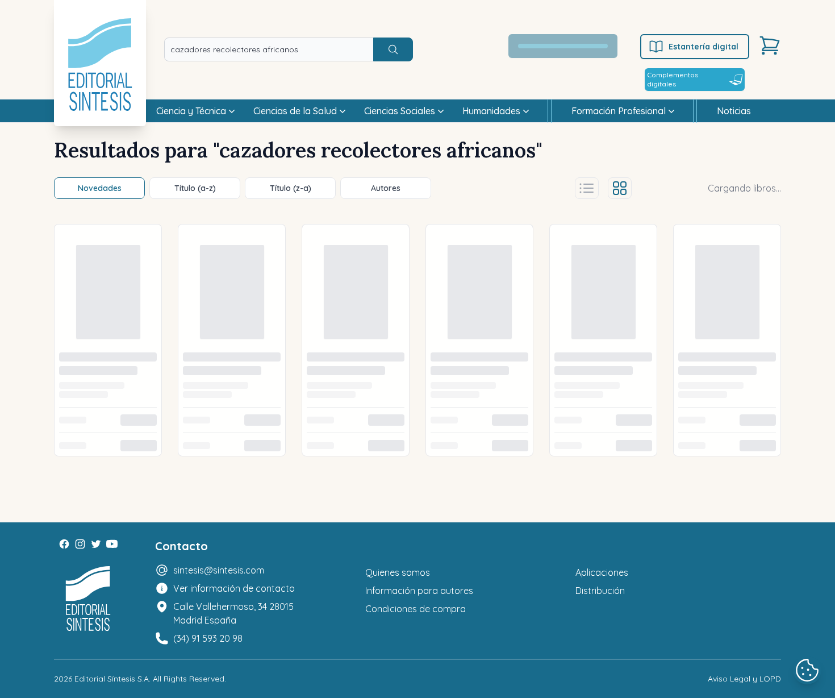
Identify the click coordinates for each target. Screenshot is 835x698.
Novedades (100, 188)
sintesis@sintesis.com (218, 570)
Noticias (734, 111)
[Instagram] (80, 544)
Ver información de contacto (234, 588)
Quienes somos (397, 572)
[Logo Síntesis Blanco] (88, 599)
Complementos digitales (672, 79)
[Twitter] (96, 544)
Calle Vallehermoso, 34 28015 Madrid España (233, 613)
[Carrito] (769, 45)
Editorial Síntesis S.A (111, 679)
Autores (385, 188)
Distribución (600, 590)
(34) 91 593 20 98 (208, 638)
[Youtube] (112, 544)
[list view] (587, 188)
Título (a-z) (195, 188)
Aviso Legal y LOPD (744, 679)
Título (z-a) (290, 188)
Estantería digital (703, 46)
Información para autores (419, 590)
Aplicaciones (601, 572)
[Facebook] (64, 544)
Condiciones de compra (415, 608)
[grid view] (620, 188)
